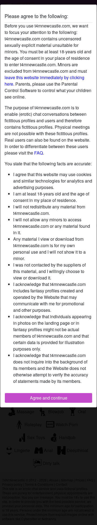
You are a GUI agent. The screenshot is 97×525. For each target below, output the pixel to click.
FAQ (38, 153)
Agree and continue (48, 398)
